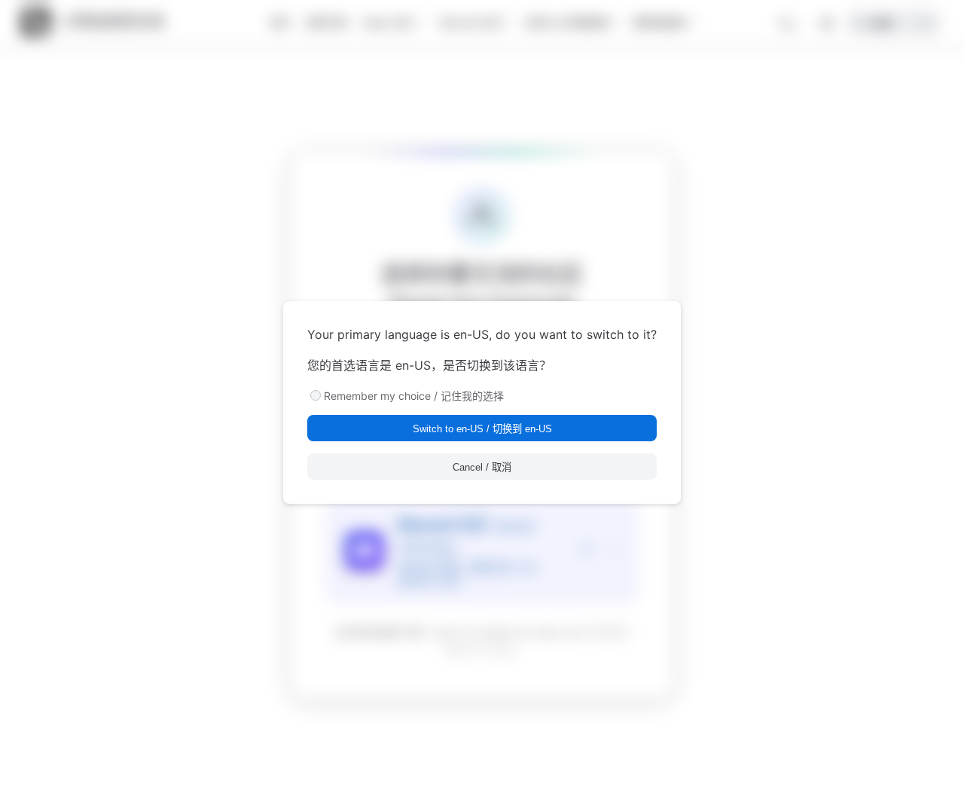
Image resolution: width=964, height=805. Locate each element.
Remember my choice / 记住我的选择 (414, 395)
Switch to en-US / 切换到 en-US (482, 429)
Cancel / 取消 (482, 467)
